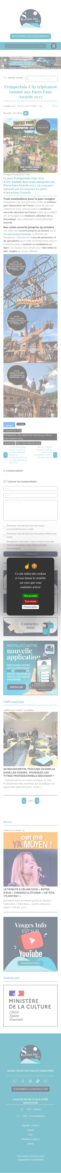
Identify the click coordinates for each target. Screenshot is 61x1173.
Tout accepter (30, 595)
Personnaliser (31, 607)
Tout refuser (30, 601)
